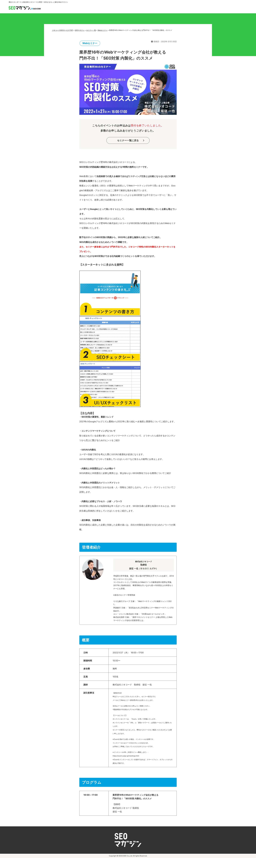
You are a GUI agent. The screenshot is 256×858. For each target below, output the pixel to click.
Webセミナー (102, 30)
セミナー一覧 (91, 30)
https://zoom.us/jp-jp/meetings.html (126, 756)
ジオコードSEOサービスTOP (62, 30)
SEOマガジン (79, 30)
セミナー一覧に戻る (128, 140)
